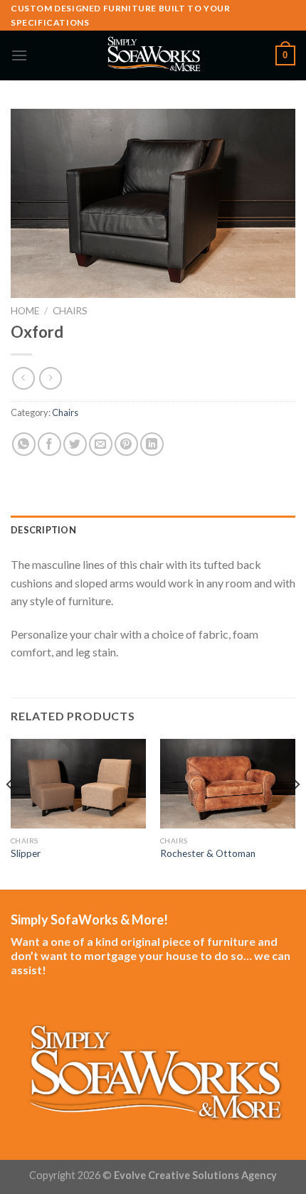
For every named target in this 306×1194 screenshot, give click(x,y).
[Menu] (19, 55)
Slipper (26, 853)
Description (43, 529)
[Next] (296, 813)
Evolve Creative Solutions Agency (195, 1175)
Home (25, 310)
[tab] (153, 530)
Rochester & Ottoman (207, 853)
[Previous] (10, 813)
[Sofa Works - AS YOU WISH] (153, 55)
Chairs (70, 310)
